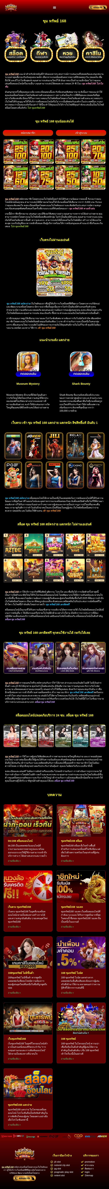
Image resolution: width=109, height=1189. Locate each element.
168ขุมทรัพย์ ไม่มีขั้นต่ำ (21, 973)
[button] (54, 7)
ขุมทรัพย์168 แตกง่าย (20, 1104)
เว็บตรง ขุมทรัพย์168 (19, 906)
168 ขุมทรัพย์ (68, 1038)
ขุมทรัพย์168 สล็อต (71, 840)
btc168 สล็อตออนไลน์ (20, 840)
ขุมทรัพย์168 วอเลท (72, 906)
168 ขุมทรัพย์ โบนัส (72, 973)
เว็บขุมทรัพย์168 (17, 1038)
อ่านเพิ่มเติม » (14, 861)
